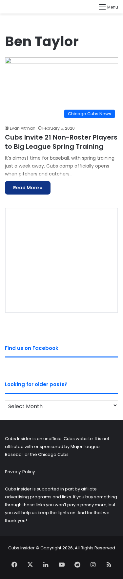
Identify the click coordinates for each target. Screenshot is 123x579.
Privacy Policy (20, 472)
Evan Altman (22, 128)
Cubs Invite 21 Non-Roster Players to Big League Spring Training (61, 142)
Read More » (27, 187)
